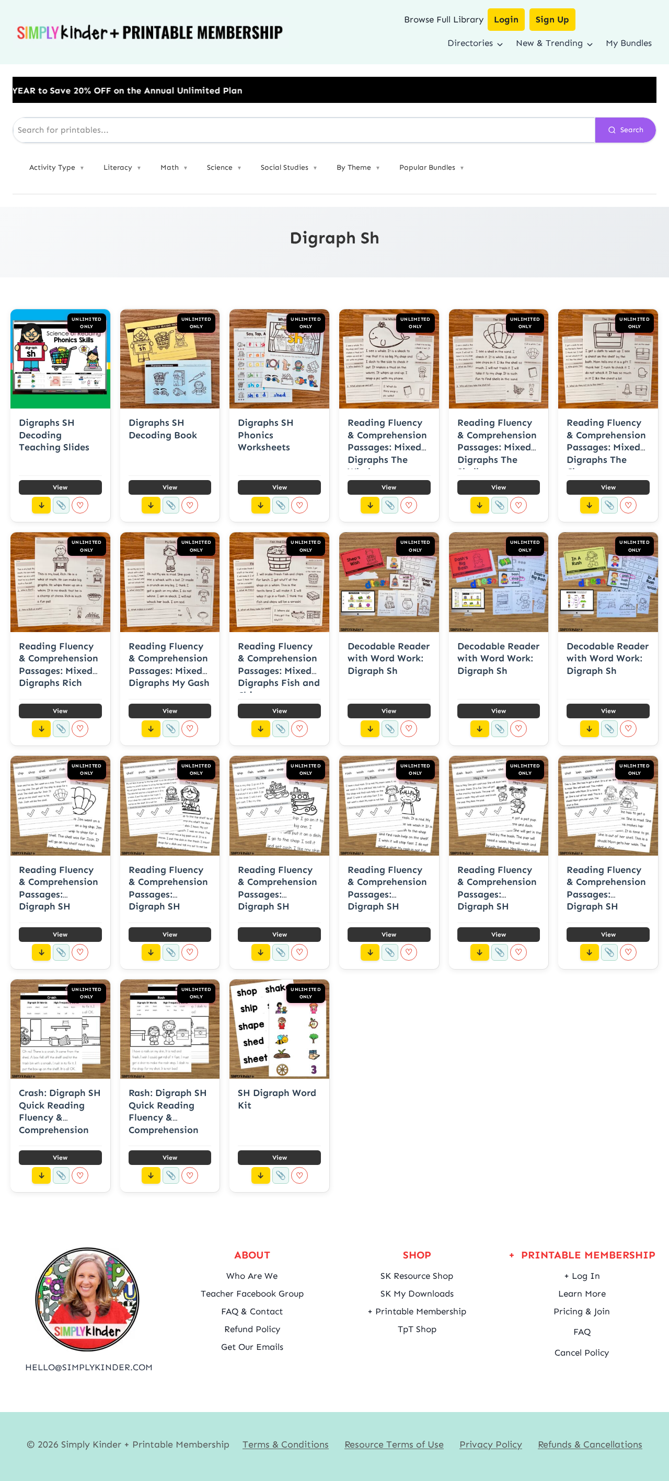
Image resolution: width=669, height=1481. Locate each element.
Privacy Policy (490, 1444)
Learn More (582, 1293)
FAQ (582, 1331)
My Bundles (629, 43)
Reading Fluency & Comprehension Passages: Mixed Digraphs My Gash (169, 664)
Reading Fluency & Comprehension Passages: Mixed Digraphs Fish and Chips (279, 670)
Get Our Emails (252, 1347)
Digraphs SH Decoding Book (163, 428)
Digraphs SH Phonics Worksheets (266, 435)
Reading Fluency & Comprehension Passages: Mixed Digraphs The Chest (606, 447)
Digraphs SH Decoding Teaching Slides (54, 435)
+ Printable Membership (416, 1311)
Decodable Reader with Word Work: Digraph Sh (389, 658)
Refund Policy (252, 1329)
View (60, 487)
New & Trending (549, 43)
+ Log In (582, 1275)
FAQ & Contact (252, 1311)
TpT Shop (417, 1329)
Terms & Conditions (286, 1444)
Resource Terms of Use (394, 1444)
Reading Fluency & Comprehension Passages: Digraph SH (58, 888)
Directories (470, 43)
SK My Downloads (417, 1293)
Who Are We (252, 1275)
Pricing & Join (581, 1311)
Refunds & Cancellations (590, 1444)
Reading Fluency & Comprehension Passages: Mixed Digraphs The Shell (497, 447)
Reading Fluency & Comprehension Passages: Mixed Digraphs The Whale (387, 447)
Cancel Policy (582, 1352)
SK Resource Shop (416, 1275)
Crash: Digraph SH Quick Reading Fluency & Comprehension (60, 1111)
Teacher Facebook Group (252, 1293)
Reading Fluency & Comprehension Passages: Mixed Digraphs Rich (58, 664)
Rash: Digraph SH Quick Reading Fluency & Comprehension (168, 1111)
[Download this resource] (41, 505)
